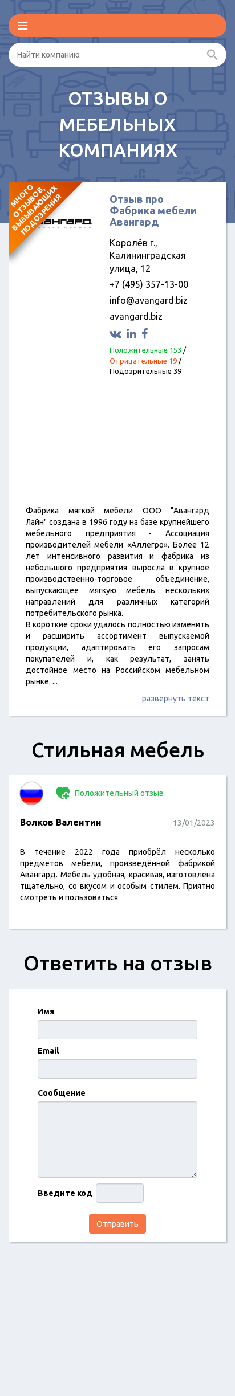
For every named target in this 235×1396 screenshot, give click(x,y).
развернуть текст (175, 698)
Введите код (65, 1193)
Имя (46, 1011)
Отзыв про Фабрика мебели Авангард (153, 210)
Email (48, 1050)
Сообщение (62, 1092)
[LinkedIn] (133, 333)
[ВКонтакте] (117, 333)
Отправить (117, 1223)
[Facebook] (146, 333)
